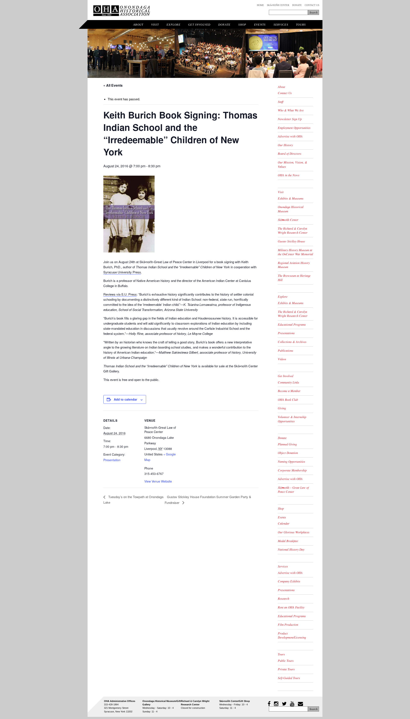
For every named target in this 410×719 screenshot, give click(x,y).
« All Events (113, 85)
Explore (173, 24)
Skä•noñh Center (278, 5)
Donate (297, 5)
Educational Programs (292, 324)
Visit (155, 24)
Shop (242, 24)
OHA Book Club (288, 400)
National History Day (291, 549)
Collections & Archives (292, 342)
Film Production (288, 625)
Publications (285, 351)
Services (281, 24)
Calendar (283, 523)
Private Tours (286, 669)
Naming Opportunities (291, 461)
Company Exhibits (289, 581)
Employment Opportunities (294, 128)
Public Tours (286, 661)
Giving (282, 408)
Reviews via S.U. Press (120, 294)
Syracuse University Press (122, 272)
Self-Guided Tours (289, 678)
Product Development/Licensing (292, 635)
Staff (280, 102)
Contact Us (312, 5)
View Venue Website (158, 481)
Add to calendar (125, 399)
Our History (285, 145)
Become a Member (289, 391)
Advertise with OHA (290, 136)
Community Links (288, 382)
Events (260, 24)
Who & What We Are (291, 110)
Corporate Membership (292, 470)
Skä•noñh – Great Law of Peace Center (293, 490)
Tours (301, 24)
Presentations (286, 333)
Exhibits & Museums (290, 198)
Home (260, 5)
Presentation (111, 460)
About (138, 24)
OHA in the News (288, 175)
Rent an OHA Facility (291, 607)
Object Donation (288, 453)
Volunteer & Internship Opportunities (292, 419)
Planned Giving (287, 444)
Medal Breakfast (288, 541)
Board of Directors (289, 154)
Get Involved (199, 24)
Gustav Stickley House (291, 241)
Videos (282, 359)
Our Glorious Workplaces (293, 532)
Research (283, 598)
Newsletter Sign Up (290, 119)
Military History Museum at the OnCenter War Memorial (295, 252)
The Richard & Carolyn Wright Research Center (293, 230)
